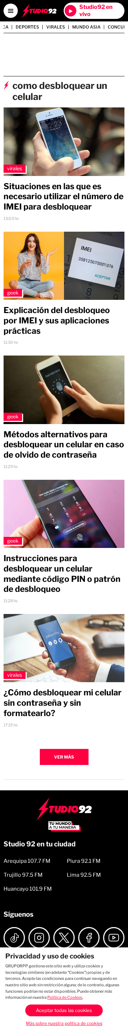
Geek (12, 293)
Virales (55, 27)
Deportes (27, 27)
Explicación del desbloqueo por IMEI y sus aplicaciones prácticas (57, 320)
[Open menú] (11, 11)
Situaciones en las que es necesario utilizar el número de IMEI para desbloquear (63, 196)
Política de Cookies (64, 997)
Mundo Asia (86, 27)
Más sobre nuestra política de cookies (64, 1023)
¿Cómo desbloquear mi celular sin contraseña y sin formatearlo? (63, 703)
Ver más (64, 757)
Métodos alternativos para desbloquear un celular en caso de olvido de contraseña (64, 444)
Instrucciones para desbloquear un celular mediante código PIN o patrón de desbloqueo (62, 573)
